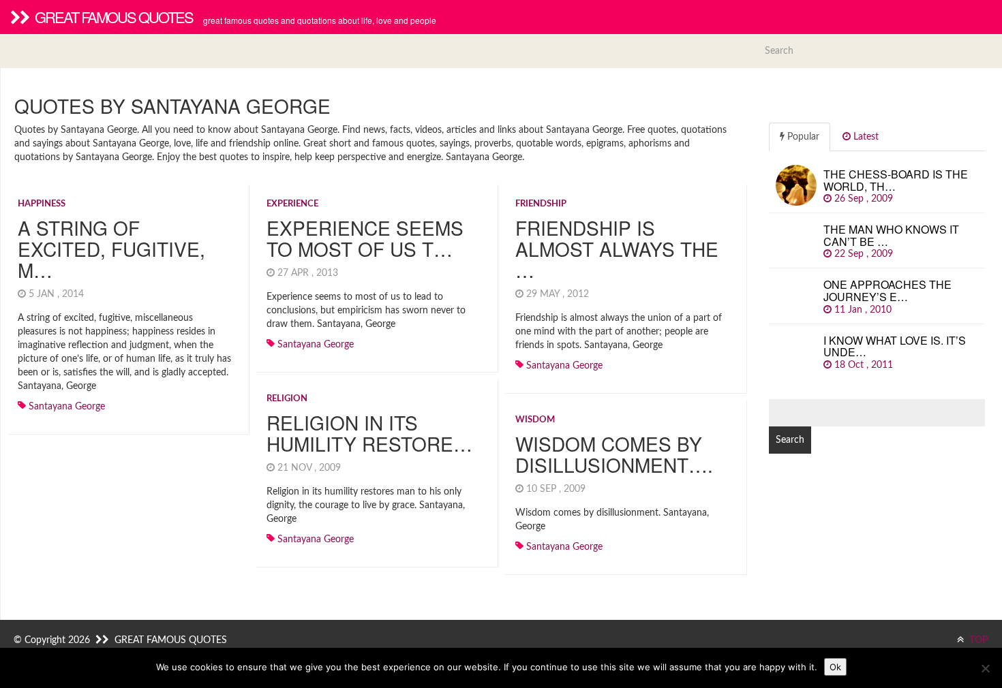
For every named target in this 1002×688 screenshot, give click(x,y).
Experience (292, 204)
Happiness (41, 204)
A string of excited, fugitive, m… (111, 248)
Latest (865, 137)
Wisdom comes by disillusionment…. (614, 454)
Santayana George (67, 406)
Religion (287, 398)
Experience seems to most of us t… (365, 238)
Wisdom (535, 420)
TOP (977, 640)
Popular (802, 137)
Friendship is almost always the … (616, 248)
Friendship (540, 204)
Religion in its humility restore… (369, 433)
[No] (985, 668)
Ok (835, 666)
